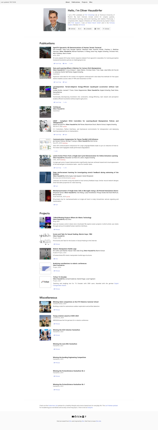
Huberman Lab (53, 405)
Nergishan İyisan (58, 193)
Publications (76, 2)
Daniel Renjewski (87, 176)
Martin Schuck (101, 124)
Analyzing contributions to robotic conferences (70, 263)
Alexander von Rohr (71, 158)
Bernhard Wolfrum (112, 193)
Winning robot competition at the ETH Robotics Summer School (76, 302)
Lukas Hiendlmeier (90, 193)
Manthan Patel (87, 49)
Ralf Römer (69, 72)
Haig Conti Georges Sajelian (72, 49)
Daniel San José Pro (59, 124)
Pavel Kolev (114, 90)
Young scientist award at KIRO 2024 (66, 316)
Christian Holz (113, 51)
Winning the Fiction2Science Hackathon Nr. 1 (69, 384)
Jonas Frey (94, 51)
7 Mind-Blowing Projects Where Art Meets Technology (72, 218)
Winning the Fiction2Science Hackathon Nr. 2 (69, 371)
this (70, 421)
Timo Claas (99, 70)
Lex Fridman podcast (111, 405)
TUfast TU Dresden (60, 277)
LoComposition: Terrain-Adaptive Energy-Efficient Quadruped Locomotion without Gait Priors (85, 87)
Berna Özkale (57, 194)
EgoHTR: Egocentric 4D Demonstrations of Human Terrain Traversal (77, 48)
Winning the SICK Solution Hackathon (66, 330)
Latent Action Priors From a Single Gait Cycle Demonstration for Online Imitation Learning (85, 156)
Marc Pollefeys (57, 53)
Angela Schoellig (103, 51)
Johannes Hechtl (60, 72)
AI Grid (82, 25)
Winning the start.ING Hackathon (65, 344)
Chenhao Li (108, 49)
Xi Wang (87, 51)
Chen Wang (80, 193)
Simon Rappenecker (80, 90)
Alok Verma (93, 141)
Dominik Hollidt (98, 49)
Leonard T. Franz (68, 90)
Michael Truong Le (71, 141)
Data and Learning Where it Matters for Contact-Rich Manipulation (77, 68)
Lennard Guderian (70, 279)
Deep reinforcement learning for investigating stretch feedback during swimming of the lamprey (85, 173)
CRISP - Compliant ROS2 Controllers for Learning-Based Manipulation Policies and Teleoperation (85, 122)
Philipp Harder (101, 193)
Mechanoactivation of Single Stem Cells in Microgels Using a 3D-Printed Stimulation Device (85, 191)
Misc (90, 2)
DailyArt (90, 407)
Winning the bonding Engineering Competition (69, 357)
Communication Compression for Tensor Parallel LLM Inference (75, 139)
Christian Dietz (90, 70)
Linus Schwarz (70, 70)
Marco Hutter (67, 53)
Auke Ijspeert (77, 176)
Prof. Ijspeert (75, 23)
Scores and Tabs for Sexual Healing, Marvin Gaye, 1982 (72, 234)
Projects (84, 2)
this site (98, 421)
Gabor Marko (81, 70)
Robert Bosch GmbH (94, 23)
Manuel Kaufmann (78, 51)
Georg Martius (57, 92)
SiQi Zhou (68, 219)
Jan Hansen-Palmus (59, 141)
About (68, 2)
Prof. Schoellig (89, 15)
